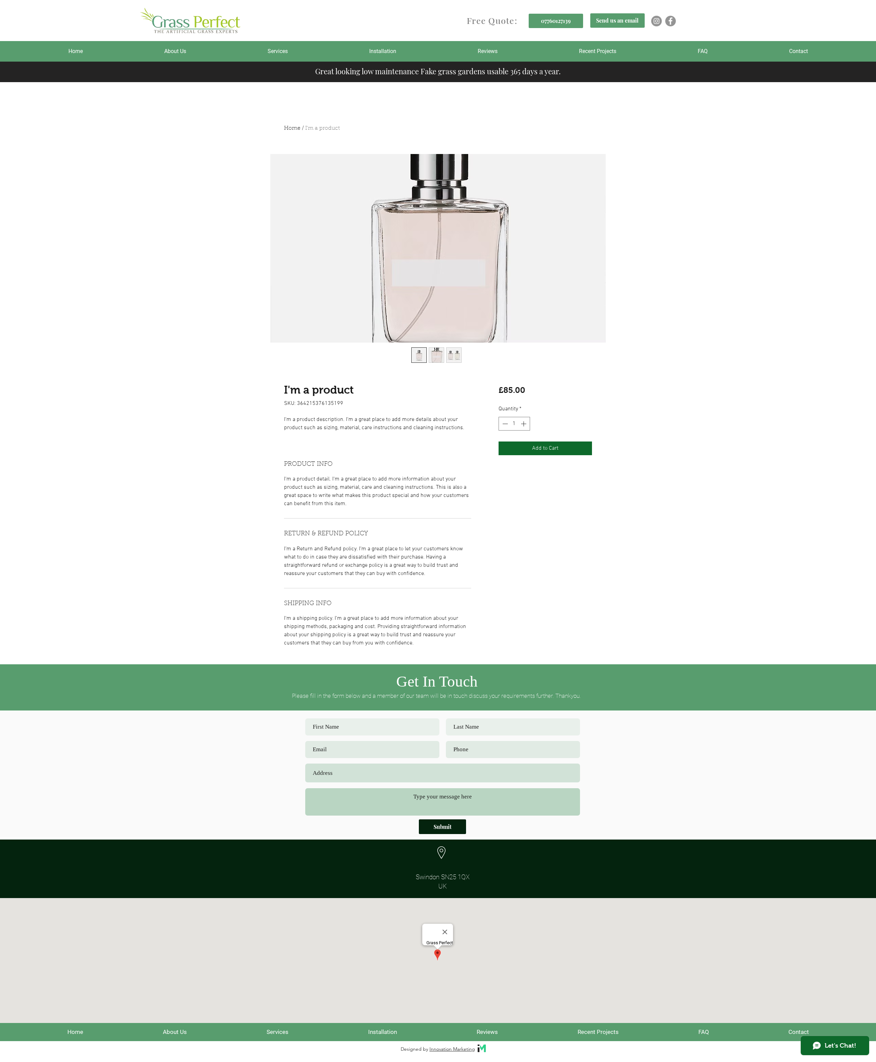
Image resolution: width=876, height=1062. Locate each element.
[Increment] (524, 423)
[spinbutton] (514, 423)
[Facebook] (670, 21)
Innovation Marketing (452, 1049)
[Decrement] (504, 423)
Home (292, 128)
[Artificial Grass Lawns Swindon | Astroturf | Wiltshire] (656, 21)
